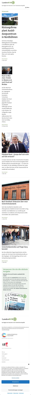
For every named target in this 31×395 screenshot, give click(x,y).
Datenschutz (9, 393)
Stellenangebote (4, 354)
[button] (28, 364)
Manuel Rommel (5, 124)
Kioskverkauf (4, 358)
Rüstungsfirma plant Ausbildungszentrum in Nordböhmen (10, 32)
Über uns (3, 352)
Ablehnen (15, 386)
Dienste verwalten (15, 377)
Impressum (21, 393)
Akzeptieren (15, 382)
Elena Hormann (4, 58)
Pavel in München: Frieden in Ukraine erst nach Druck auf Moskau (7, 80)
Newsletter (3, 362)
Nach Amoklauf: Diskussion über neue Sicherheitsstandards (15, 203)
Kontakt (3, 356)
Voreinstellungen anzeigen (15, 390)
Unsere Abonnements (5, 360)
